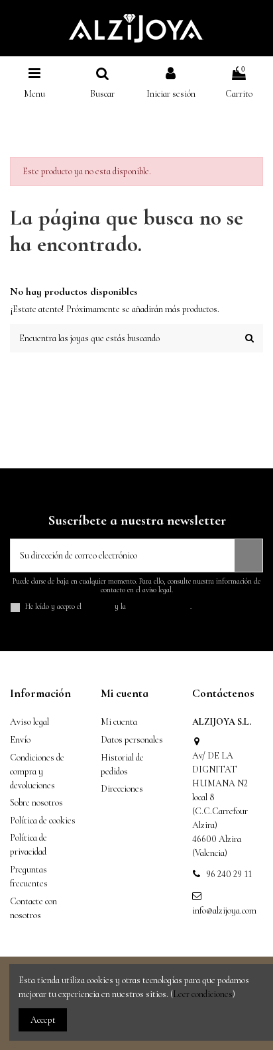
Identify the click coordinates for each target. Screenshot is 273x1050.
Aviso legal (29, 721)
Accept (43, 1019)
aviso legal (98, 606)
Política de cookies (43, 820)
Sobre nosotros (36, 802)
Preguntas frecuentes (29, 876)
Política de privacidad (28, 844)
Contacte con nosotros (33, 908)
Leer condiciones (203, 994)
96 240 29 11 (229, 874)
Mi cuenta (119, 721)
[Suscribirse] (248, 555)
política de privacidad (159, 606)
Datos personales (132, 739)
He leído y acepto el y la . (108, 606)
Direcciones (122, 788)
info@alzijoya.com (224, 910)
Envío (20, 739)
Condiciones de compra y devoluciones (37, 771)
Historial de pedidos (122, 764)
